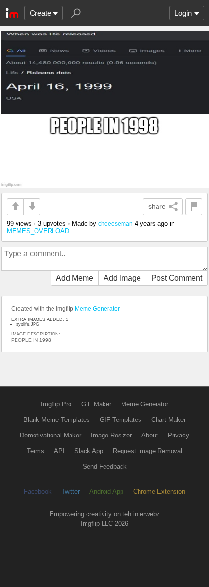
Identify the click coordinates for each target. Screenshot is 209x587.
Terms (35, 450)
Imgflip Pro (56, 404)
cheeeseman (115, 223)
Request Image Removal (147, 450)
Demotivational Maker (50, 435)
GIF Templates (120, 419)
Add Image (122, 278)
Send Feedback (105, 466)
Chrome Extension (159, 491)
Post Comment (176, 278)
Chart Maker (168, 419)
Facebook (38, 491)
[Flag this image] (193, 206)
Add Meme (74, 278)
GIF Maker (96, 404)
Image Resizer (111, 435)
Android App (106, 491)
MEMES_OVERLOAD (38, 231)
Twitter (70, 491)
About (149, 435)
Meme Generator (97, 308)
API (59, 450)
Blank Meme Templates (56, 419)
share (157, 206)
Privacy (178, 435)
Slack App (88, 450)
